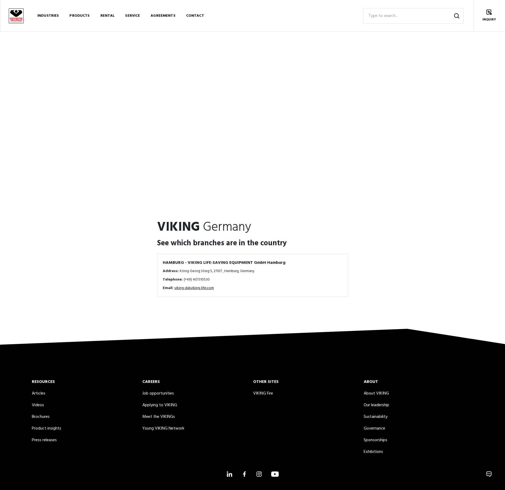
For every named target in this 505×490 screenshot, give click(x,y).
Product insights (46, 428)
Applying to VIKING (159, 405)
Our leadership (376, 405)
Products (79, 16)
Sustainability (376, 416)
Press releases (44, 440)
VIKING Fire (263, 393)
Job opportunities (158, 393)
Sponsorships (375, 440)
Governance (374, 428)
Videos (38, 405)
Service (132, 16)
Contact (195, 16)
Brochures (41, 416)
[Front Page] (16, 16)
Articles (38, 393)
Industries (48, 16)
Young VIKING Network (163, 428)
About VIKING (376, 393)
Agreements (163, 16)
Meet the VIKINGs (158, 416)
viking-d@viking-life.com (194, 288)
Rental (107, 16)
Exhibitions (373, 451)
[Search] (456, 16)
